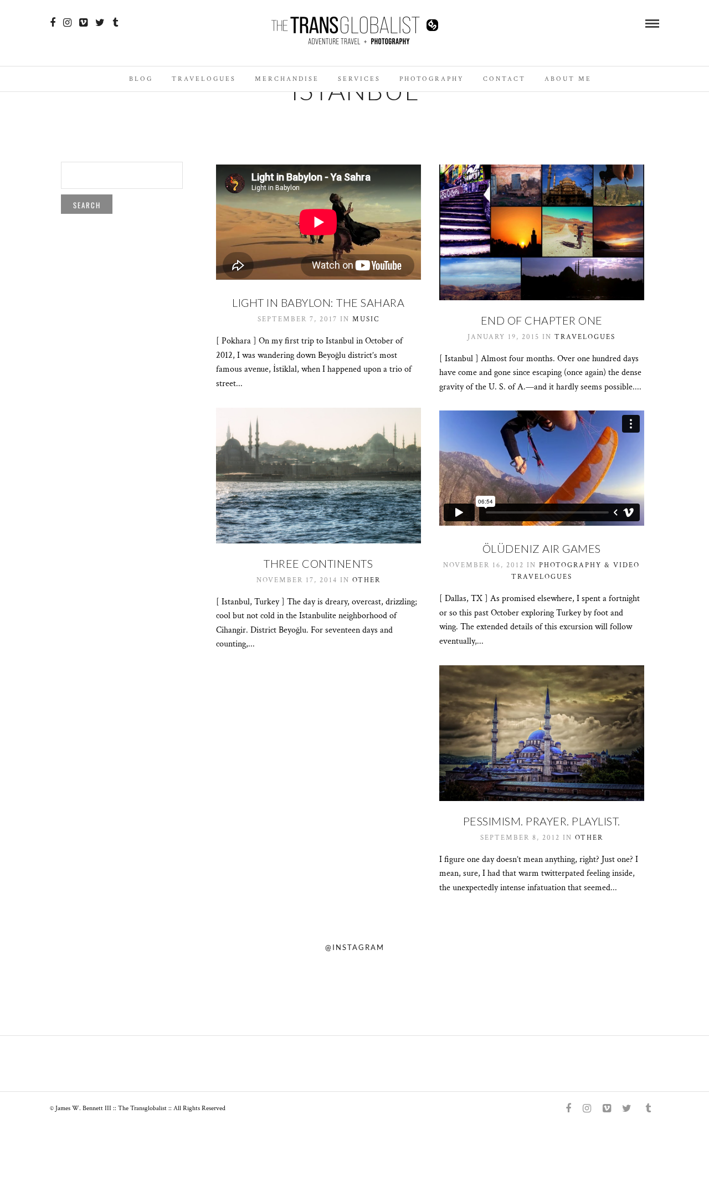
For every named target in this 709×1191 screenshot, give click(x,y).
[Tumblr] (115, 23)
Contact (504, 79)
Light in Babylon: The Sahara (318, 302)
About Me (568, 79)
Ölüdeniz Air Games (541, 548)
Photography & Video (589, 565)
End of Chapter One (542, 320)
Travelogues (204, 79)
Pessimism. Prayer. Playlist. (541, 821)
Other (366, 580)
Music (365, 319)
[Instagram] (67, 23)
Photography (431, 79)
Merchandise (287, 79)
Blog (141, 79)
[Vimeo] (83, 23)
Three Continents (318, 563)
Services (359, 79)
